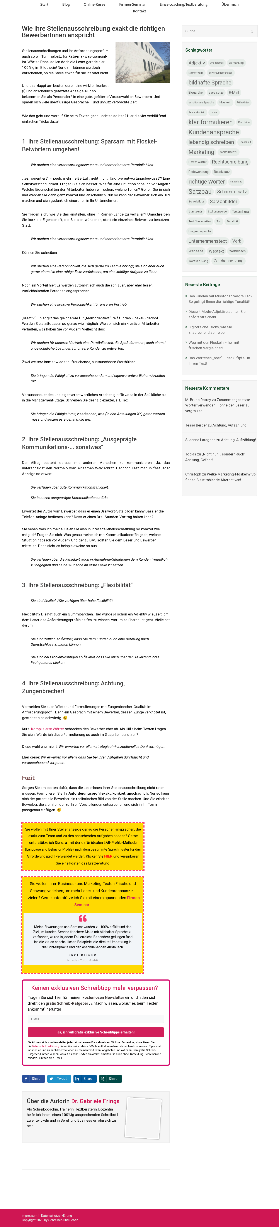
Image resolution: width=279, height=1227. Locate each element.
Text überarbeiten (200, 221)
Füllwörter (243, 102)
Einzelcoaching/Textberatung (184, 4)
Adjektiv (197, 63)
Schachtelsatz (232, 191)
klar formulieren (211, 122)
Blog (66, 4)
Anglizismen (217, 62)
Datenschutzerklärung (56, 1215)
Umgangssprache (200, 231)
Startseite (195, 211)
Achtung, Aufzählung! (230, 425)
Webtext (216, 251)
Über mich (230, 4)
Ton (218, 221)
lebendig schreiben (211, 142)
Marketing (201, 152)
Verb (237, 241)
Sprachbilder (223, 201)
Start (44, 4)
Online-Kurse (94, 4)
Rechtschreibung (230, 162)
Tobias (190, 454)
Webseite (196, 251)
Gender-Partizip (197, 112)
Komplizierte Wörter (47, 729)
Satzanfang (236, 181)
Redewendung (199, 172)
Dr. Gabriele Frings (95, 1101)
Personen (43, 291)
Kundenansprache (214, 132)
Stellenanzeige (217, 211)
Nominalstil (228, 152)
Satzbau (200, 191)
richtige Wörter (207, 182)
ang (68, 291)
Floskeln (225, 102)
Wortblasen (237, 251)
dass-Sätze (216, 92)
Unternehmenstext (208, 241)
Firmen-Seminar (132, 4)
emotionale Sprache (201, 102)
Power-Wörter (197, 161)
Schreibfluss (196, 201)
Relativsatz (222, 172)
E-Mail (234, 92)
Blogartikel (196, 92)
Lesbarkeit (245, 142)
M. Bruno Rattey (198, 400)
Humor (214, 112)
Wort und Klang (198, 261)
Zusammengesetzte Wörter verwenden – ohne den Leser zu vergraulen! (217, 405)
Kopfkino (244, 122)
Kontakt (139, 11)
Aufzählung (236, 62)
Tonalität (232, 221)
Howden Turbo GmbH (82, 960)
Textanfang (240, 211)
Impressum (29, 1215)
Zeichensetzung (228, 260)
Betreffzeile (196, 72)
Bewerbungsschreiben (221, 72)
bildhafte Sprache (210, 82)
